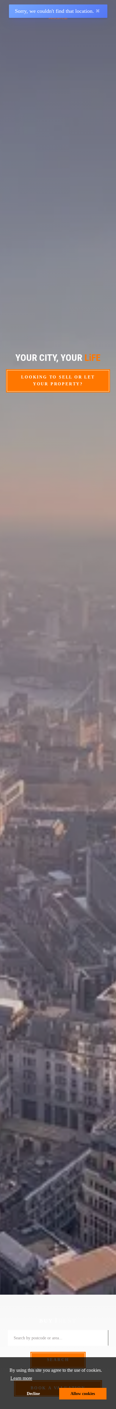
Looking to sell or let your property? (58, 380)
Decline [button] (33, 1393)
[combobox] (58, 1338)
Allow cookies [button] (82, 1393)
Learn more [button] (21, 1378)
